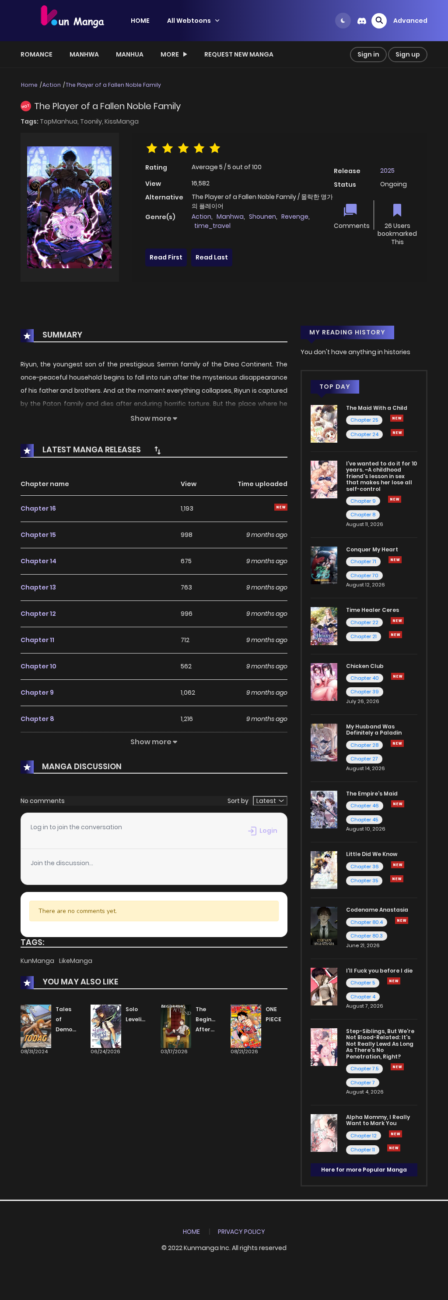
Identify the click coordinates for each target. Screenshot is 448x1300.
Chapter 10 (38, 666)
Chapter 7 (362, 1082)
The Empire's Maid (372, 793)
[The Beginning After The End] (176, 1026)
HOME (140, 20)
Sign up (408, 54)
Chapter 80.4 (366, 922)
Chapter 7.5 (364, 1068)
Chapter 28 (364, 745)
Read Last (212, 257)
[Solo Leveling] (106, 1026)
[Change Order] (157, 450)
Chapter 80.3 (366, 935)
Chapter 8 (37, 718)
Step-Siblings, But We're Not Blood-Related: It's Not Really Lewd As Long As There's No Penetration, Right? (380, 1043)
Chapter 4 (362, 996)
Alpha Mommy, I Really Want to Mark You (378, 1120)
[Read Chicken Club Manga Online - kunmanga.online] (324, 681)
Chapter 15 (38, 534)
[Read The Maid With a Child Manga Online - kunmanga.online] (324, 423)
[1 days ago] (396, 418)
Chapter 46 (364, 805)
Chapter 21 (363, 636)
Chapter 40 (364, 678)
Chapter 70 (364, 575)
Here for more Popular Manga (364, 1169)
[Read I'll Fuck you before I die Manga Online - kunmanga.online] (324, 986)
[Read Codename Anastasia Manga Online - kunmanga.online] (324, 925)
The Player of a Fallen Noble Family (113, 85)
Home (29, 85)
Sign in (368, 54)
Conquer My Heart (372, 549)
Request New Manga (238, 54)
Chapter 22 (364, 622)
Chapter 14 (38, 561)
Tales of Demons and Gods (67, 1029)
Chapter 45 (364, 819)
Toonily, (92, 121)
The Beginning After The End (210, 1029)
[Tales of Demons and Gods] (36, 1026)
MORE (170, 54)
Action (51, 85)
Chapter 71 (363, 561)
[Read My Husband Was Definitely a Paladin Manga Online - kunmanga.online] (324, 742)
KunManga (38, 960)
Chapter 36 (364, 866)
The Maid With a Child (376, 408)
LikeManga (75, 960)
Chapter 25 (364, 419)
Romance (36, 54)
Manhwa (84, 54)
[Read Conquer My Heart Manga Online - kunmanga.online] (324, 565)
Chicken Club (365, 666)
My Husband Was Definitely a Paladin (374, 729)
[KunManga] (71, 20)
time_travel (212, 225)
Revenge (294, 216)
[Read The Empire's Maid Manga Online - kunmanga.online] (324, 809)
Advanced (410, 20)
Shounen (262, 216)
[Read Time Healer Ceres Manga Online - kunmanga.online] (324, 625)
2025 (387, 170)
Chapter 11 (37, 640)
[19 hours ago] (395, 634)
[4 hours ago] (397, 743)
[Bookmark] (397, 211)
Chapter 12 (38, 613)
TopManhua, (60, 121)
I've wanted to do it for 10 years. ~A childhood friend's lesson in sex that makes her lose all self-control (381, 476)
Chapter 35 (364, 880)
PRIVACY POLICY (241, 1231)
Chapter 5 (362, 982)
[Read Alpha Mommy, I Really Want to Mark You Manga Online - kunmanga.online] (324, 1132)
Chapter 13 (38, 587)
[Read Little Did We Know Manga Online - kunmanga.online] (324, 869)
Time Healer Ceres (372, 610)
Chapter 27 (364, 758)
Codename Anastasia (377, 909)
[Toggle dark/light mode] (343, 20)
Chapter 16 (38, 508)
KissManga (122, 121)
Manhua (130, 54)
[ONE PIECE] (246, 1026)
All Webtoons (189, 20)
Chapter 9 (37, 692)
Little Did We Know (371, 854)
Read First (166, 257)
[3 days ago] (395, 559)
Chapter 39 (364, 691)
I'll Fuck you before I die (379, 970)
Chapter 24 (364, 434)
